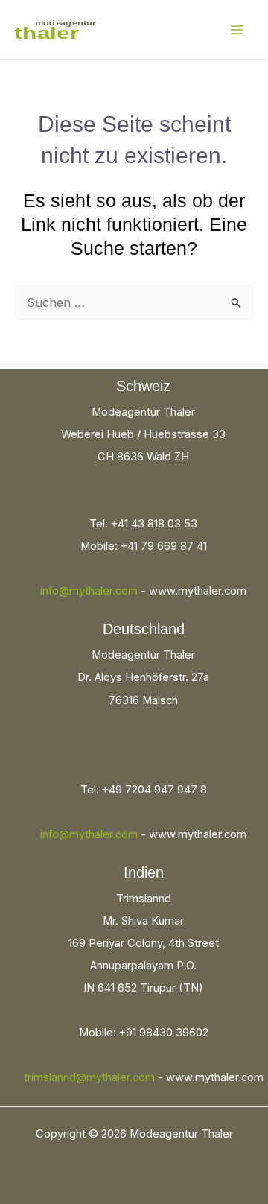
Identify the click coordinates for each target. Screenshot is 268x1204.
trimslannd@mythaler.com (89, 1077)
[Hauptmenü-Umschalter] (236, 29)
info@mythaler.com (89, 591)
